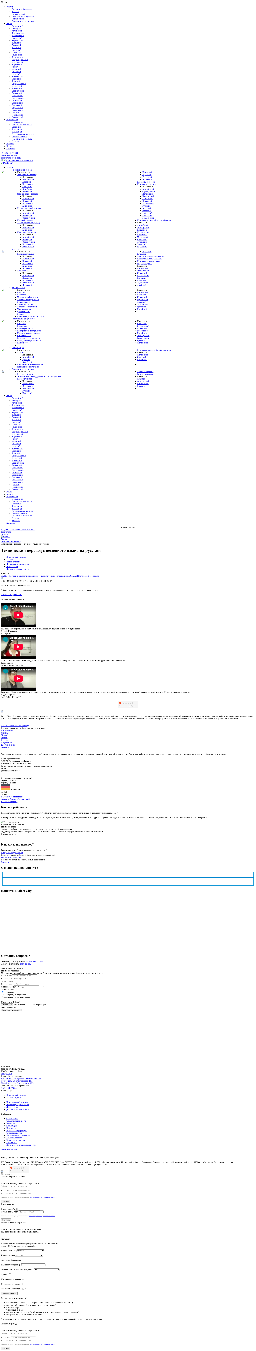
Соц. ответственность (22, 124)
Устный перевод (13, 1097)
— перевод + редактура (15, 995)
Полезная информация (22, 139)
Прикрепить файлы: (10, 1002)
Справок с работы (25, 304)
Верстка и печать (25, 374)
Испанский (17, 38)
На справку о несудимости (29, 331)
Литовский (17, 100)
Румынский (17, 88)
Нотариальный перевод (17, 1102)
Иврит (15, 67)
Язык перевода (8, 1255)
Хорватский (17, 110)
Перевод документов (146, 184)
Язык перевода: (8, 987)
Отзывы (15, 141)
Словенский (17, 117)
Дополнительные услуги (23, 21)
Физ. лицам (17, 129)
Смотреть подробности (11, 594)
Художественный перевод (29, 208)
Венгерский (17, 103)
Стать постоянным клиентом (19, 160)
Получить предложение (12, 852)
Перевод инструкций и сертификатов (154, 220)
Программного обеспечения (30, 364)
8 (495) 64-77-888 (9, 1088)
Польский (16, 71)
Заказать (5, 1201)
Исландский (17, 115)
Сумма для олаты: (10, 1212)
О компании (17, 122)
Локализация (18, 19)
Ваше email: (7, 978)
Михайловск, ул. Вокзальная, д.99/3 (17, 1083)
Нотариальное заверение (12, 1279)
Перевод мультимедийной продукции (154, 350)
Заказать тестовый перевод (15, 800)
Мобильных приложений (28, 367)
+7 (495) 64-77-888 (9, 529)
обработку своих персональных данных (42, 1197)
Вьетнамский (18, 91)
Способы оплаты (19, 136)
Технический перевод (27, 174)
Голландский (18, 98)
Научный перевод (25, 220)
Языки (9, 23)
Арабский (16, 45)
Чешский (16, 74)
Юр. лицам (17, 132)
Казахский (16, 69)
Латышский (17, 95)
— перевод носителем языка (17, 997)
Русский (146, 206)
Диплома (21, 292)
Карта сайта (11, 1142)
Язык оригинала (8, 1250)
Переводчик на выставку (148, 261)
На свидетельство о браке (28, 333)
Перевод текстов (24, 379)
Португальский (19, 83)
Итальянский (18, 35)
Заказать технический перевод (15, 725)
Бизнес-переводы (145, 374)
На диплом (22, 326)
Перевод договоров (146, 182)
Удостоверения (24, 309)
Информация (12, 119)
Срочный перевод (145, 371)
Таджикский (17, 57)
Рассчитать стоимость (11, 158)
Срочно (20, 314)
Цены (9, 146)
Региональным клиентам (23, 134)
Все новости (93, 576)
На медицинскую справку (29, 340)
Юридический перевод (27, 232)
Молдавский (17, 76)
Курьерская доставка (10, 1284)
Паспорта (21, 295)
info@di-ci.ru (25, 964)
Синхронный (23, 271)
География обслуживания (18, 1135)
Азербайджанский (20, 59)
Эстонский (17, 105)
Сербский (16, 79)
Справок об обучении (27, 307)
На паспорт (22, 343)
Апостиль (21, 323)
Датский (15, 112)
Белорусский (17, 62)
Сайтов (20, 352)
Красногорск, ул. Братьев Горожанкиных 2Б (21, 1078)
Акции (9, 494)
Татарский (142, 242)
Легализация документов (23, 16)
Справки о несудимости (28, 299)
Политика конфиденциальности (21, 1145)
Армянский (17, 93)
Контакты (10, 148)
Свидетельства (24, 302)
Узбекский (16, 47)
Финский (16, 81)
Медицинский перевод (27, 194)
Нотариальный (18, 14)
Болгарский (17, 86)
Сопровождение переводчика (150, 256)
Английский (17, 26)
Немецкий (16, 28)
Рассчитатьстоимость (6, 533)
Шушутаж (141, 254)
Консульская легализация (28, 338)
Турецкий (16, 43)
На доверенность (25, 328)
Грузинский (17, 55)
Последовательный (26, 254)
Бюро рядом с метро (15, 1140)
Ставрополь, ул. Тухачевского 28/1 (16, 1081)
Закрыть (5, 1239)
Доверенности (23, 311)
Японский (16, 50)
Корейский (17, 64)
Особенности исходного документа (17, 1269)
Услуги (9, 7)
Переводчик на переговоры (149, 259)
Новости (10, 144)
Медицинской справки (27, 297)
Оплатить (5, 862)
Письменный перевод (22, 9)
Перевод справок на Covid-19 (30, 316)
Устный (15, 11)
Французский (18, 33)
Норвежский (17, 107)
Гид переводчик (144, 263)
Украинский (17, 40)
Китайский (17, 31)
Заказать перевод (14, 1138)
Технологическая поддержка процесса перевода (39, 376)
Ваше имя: (6, 976)
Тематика (5, 1260)
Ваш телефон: (7, 984)
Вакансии (16, 127)
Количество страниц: (10, 1265)
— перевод (9, 992)
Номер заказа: (8, 1209)
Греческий (16, 52)
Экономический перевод (28, 223)
